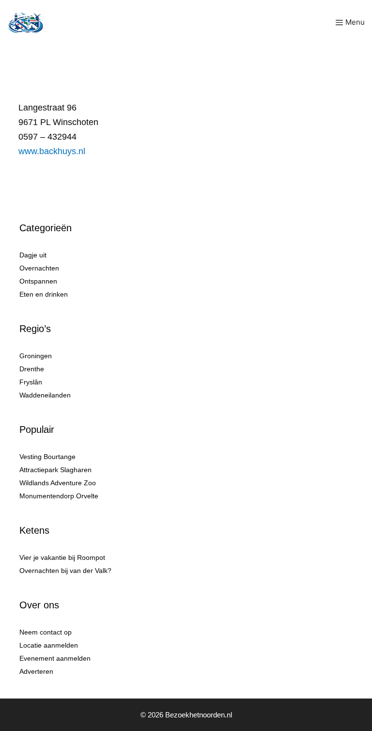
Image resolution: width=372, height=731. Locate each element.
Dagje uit (32, 255)
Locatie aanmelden (48, 645)
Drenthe (31, 369)
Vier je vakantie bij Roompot (62, 557)
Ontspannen (38, 281)
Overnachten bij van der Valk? (65, 570)
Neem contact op (45, 632)
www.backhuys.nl (51, 151)
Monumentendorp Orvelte (58, 496)
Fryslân (30, 382)
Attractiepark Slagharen (55, 470)
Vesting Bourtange (47, 457)
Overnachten (39, 268)
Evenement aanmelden (55, 658)
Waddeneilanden (45, 395)
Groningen (35, 356)
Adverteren (36, 671)
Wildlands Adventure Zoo (57, 483)
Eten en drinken (43, 294)
